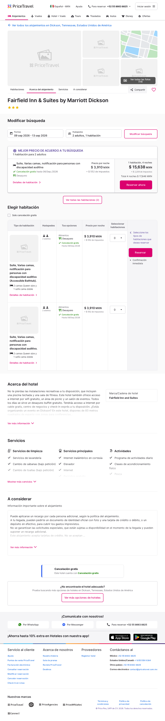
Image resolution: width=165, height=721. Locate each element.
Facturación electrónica (19, 665)
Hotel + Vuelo (58, 16)
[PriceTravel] (23, 6)
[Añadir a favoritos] (153, 89)
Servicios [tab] (63, 89)
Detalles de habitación (25, 182)
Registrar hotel (89, 656)
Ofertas (146, 16)
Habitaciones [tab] (17, 89)
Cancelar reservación (18, 678)
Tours (78, 16)
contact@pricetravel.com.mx (143, 669)
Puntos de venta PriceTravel (21, 660)
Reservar (140, 252)
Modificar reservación (18, 674)
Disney (129, 16)
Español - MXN (62, 6)
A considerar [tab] (80, 89)
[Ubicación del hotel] (139, 44)
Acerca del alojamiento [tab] (41, 89)
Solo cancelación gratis (24, 215)
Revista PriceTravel (52, 665)
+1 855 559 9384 (142, 660)
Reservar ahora (135, 184)
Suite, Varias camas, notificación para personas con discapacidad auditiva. (23, 342)
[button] (35, 133)
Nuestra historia (50, 656)
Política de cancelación (145, 702)
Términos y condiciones (103, 702)
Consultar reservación (18, 669)
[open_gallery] (44, 58)
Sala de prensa (50, 660)
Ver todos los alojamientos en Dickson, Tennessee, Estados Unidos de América (62, 25)
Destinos (47, 669)
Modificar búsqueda (141, 134)
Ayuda (79, 6)
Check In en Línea (16, 683)
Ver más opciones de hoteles (82, 597)
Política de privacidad (124, 702)
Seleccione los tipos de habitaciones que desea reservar (142, 237)
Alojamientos (18, 16)
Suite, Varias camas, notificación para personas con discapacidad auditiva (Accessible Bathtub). (23, 273)
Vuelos (38, 16)
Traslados (95, 16)
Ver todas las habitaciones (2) (82, 199)
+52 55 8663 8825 (132, 665)
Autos (113, 16)
